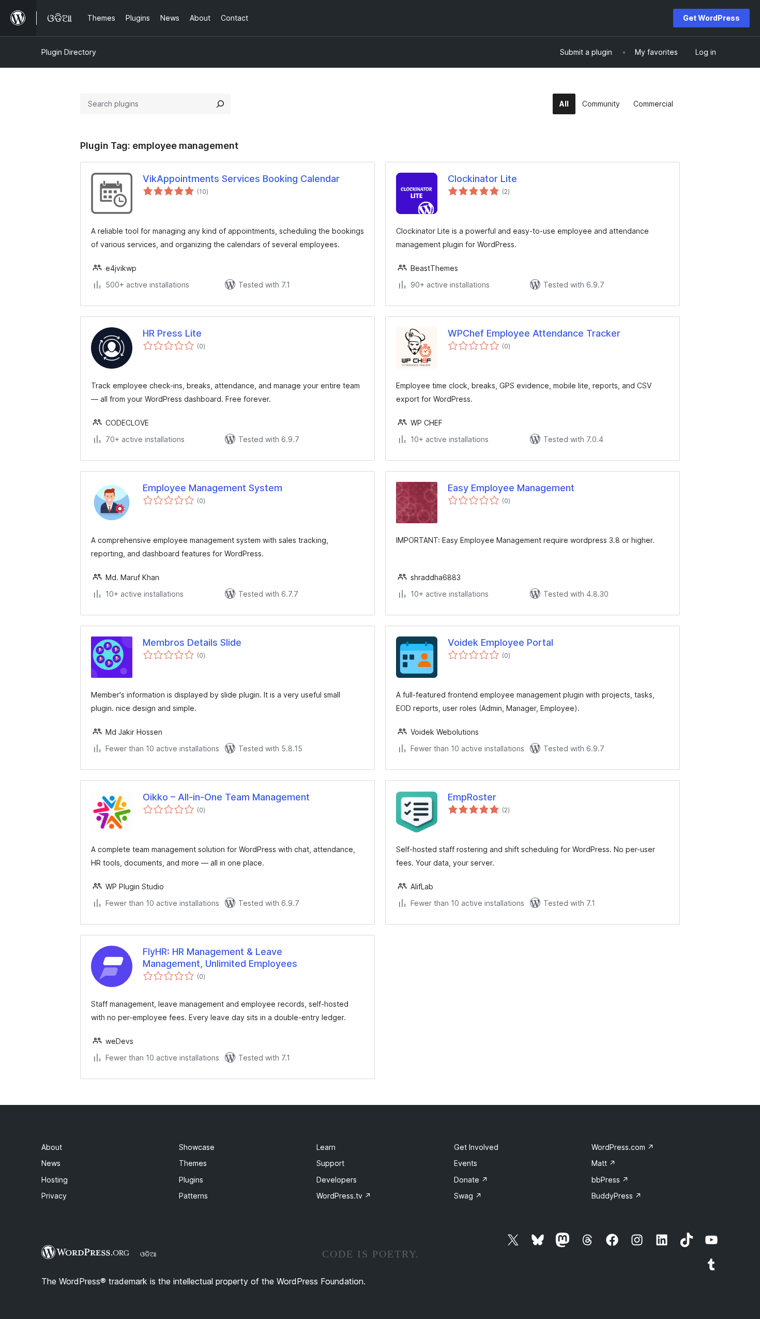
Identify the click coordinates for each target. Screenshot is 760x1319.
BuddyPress (616, 1195)
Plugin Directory (68, 52)
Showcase (197, 1147)
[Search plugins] (220, 104)
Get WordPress (711, 17)
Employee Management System (212, 487)
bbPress (610, 1179)
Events (465, 1163)
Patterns (193, 1195)
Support (330, 1163)
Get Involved (476, 1147)
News (50, 1163)
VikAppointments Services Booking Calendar (241, 178)
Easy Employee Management (511, 487)
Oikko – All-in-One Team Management (226, 797)
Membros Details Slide (192, 642)
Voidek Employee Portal (500, 642)
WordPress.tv (343, 1195)
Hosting (54, 1179)
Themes (193, 1163)
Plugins (191, 1179)
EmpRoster (472, 797)
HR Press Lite (172, 333)
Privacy (54, 1195)
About (51, 1147)
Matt (603, 1163)
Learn (326, 1147)
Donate (471, 1179)
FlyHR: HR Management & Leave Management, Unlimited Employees (220, 957)
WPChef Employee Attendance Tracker (534, 333)
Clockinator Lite (482, 178)
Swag (468, 1195)
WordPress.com (622, 1147)
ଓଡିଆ (148, 1254)
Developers (336, 1179)
